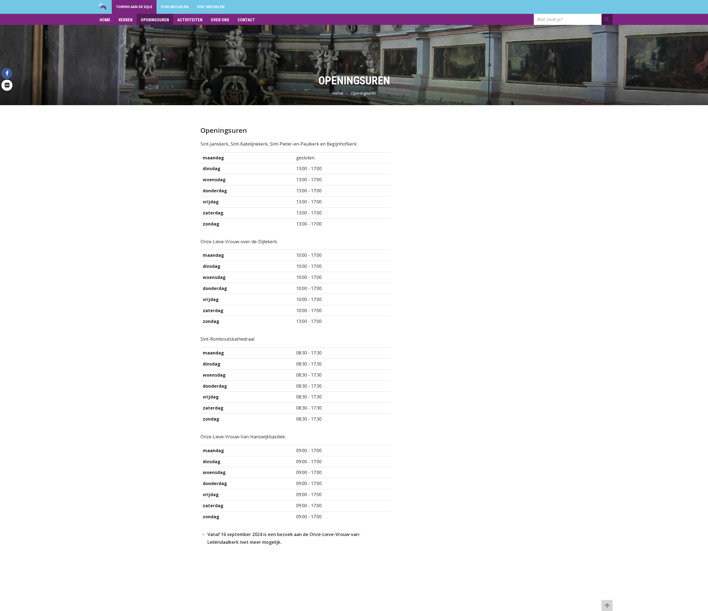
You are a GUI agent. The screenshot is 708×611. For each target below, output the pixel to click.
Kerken (125, 19)
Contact (246, 19)
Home (105, 19)
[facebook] (6, 73)
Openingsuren (155, 19)
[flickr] (6, 85)
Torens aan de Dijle (134, 6)
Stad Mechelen (175, 6)
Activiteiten (189, 19)
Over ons (220, 19)
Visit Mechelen (211, 6)
